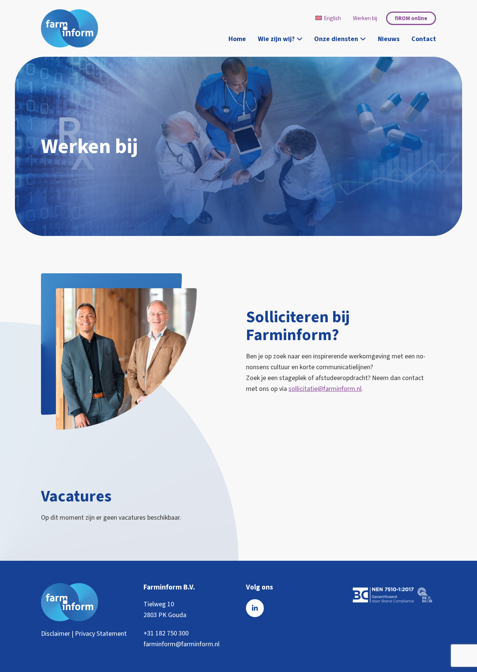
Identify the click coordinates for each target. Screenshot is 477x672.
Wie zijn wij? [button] (276, 39)
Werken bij (365, 18)
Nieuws (388, 39)
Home (237, 39)
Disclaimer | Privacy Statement (84, 633)
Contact (423, 39)
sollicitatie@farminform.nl (324, 388)
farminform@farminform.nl (181, 644)
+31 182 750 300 (166, 633)
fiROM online (411, 18)
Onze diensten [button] (336, 39)
